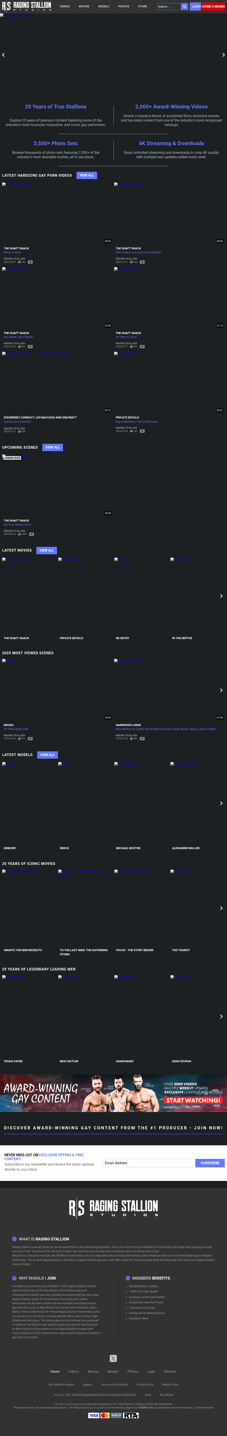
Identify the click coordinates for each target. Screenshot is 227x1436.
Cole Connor (61, 1307)
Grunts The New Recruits (23, 950)
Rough (9, 725)
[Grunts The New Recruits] (29, 908)
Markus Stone (23, 524)
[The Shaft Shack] (29, 596)
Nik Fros (9, 524)
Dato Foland (123, 252)
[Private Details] (85, 596)
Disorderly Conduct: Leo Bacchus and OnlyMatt (40, 417)
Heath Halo (21, 729)
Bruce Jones (172, 729)
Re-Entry (122, 638)
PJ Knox (132, 337)
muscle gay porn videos (73, 1299)
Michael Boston (128, 848)
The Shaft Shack (16, 248)
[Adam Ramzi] (141, 1016)
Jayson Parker (206, 729)
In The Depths (182, 638)
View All (87, 175)
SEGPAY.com (146, 1407)
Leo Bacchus (11, 421)
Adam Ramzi (125, 1061)
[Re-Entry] (141, 596)
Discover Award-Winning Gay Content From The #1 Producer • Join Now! (113, 1128)
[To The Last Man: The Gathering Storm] (85, 908)
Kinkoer (16, 252)
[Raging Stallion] (26, 6)
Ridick (7, 252)
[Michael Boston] (141, 803)
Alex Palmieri (25, 337)
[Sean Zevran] (197, 1016)
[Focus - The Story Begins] (141, 908)
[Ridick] (85, 803)
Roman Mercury (154, 729)
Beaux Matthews (125, 421)
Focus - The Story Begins (134, 950)
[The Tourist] (197, 908)
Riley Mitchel (123, 729)
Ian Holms (138, 729)
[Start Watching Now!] (113, 54)
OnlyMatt (155, 252)
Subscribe (210, 1163)
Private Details (127, 417)
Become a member (213, 6)
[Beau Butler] (85, 1016)
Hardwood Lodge (128, 725)
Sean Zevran (181, 1061)
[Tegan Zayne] (29, 1016)
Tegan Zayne (13, 1061)
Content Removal (203, 1407)
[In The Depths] (197, 596)
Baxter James (189, 729)
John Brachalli (140, 252)
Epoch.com (33, 1407)
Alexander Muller (186, 848)
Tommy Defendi (30, 1311)
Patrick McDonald (147, 421)
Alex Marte (10, 337)
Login (196, 6)
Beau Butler (69, 1061)
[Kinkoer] (29, 803)
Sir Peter (120, 337)
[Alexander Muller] (197, 803)
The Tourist (181, 950)
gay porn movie (64, 1320)
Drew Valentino (79, 1307)
